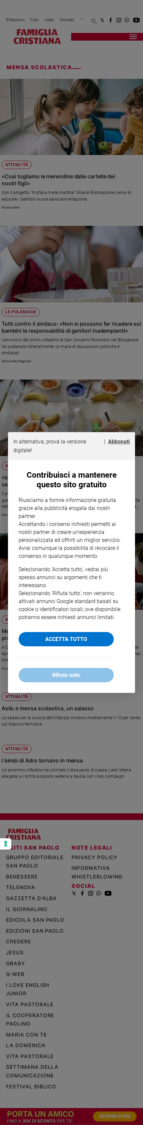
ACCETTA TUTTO (66, 639)
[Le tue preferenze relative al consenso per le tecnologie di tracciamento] (5, 844)
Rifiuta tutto (66, 675)
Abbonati (119, 441)
